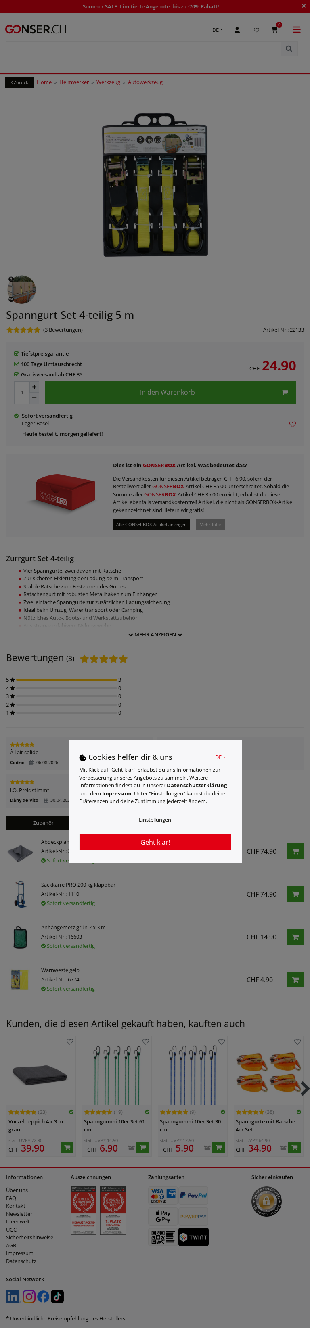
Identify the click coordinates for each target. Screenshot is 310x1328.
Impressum (117, 793)
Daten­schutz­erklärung (197, 785)
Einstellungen (155, 819)
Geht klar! (155, 842)
